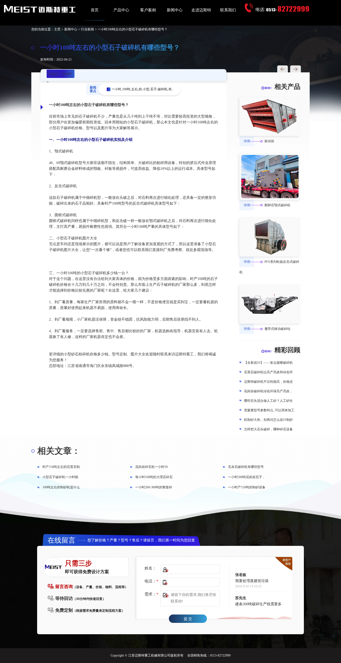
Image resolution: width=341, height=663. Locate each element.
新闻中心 (175, 10)
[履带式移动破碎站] (269, 304)
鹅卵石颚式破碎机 (277, 205)
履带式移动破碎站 (277, 329)
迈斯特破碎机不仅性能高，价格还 (268, 381)
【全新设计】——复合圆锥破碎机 (268, 362)
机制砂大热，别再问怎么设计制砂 (268, 420)
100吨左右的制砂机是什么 (61, 487)
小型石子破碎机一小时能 (60, 477)
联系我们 (228, 10)
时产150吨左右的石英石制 (61, 467)
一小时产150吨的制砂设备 (246, 487)
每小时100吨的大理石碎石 (154, 477)
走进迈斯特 (201, 10)
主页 (57, 29)
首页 (95, 10)
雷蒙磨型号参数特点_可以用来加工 (269, 410)
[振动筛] (269, 116)
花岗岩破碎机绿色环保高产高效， (268, 391)
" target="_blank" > (60, 75)
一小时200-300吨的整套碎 (153, 487)
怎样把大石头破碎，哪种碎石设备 (268, 429)
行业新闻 (87, 29)
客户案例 (148, 10)
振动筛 (269, 141)
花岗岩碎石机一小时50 (151, 467)
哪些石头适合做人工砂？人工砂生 (268, 400)
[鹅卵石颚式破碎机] (269, 176)
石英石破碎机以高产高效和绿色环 (268, 372)
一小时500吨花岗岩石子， (246, 477)
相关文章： (58, 450)
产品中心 (121, 10)
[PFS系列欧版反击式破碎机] (269, 237)
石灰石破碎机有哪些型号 (246, 467)
